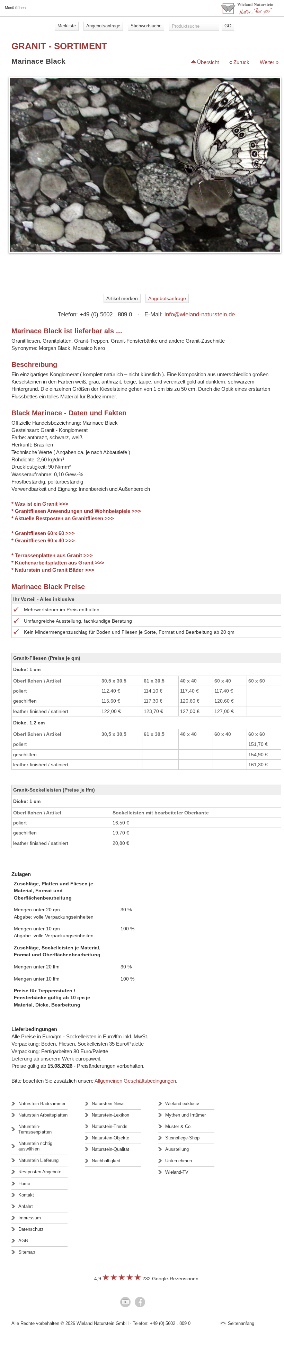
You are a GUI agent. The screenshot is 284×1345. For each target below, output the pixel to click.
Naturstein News (108, 1103)
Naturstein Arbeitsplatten (43, 1115)
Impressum (29, 1217)
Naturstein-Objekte (110, 1137)
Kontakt (26, 1195)
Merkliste (66, 25)
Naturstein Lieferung (38, 1160)
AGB (23, 1240)
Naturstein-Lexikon (110, 1115)
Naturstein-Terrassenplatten (35, 1129)
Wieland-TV (176, 1172)
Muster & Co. (178, 1126)
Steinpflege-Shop (182, 1137)
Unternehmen (178, 1160)
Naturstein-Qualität (110, 1149)
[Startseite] (247, 13)
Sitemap (26, 1252)
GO (227, 25)
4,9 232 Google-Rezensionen (146, 1278)
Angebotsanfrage (103, 25)
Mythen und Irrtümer (185, 1115)
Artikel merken (122, 298)
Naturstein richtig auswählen (35, 1146)
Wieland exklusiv (182, 1103)
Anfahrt (25, 1206)
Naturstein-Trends (109, 1126)
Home (24, 1183)
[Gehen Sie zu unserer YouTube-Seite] (125, 1303)
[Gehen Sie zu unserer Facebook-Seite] (140, 1303)
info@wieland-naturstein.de (200, 314)
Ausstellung (177, 1149)
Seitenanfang (241, 1323)
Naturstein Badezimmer (41, 1103)
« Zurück (239, 62)
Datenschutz (31, 1229)
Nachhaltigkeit (106, 1160)
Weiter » (269, 62)
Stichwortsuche (146, 25)
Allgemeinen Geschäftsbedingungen (135, 1081)
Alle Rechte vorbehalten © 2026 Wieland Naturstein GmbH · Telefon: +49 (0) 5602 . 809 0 (100, 1323)
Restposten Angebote (39, 1171)
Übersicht (208, 62)
